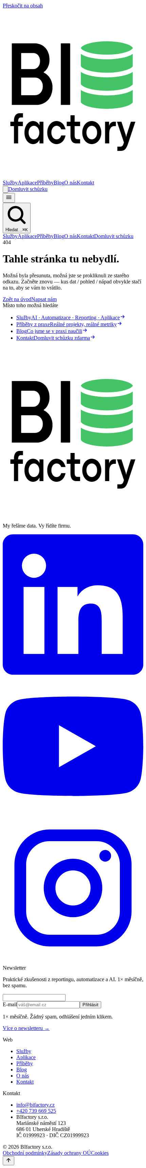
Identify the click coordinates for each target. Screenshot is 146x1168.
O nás (70, 182)
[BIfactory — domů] (73, 176)
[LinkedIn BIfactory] (73, 673)
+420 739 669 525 (36, 1111)
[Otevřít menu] (9, 198)
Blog (59, 182)
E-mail (10, 1004)
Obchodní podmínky (25, 1153)
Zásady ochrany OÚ (69, 1153)
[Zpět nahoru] (8, 1160)
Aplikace (27, 182)
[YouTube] (73, 814)
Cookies (100, 1153)
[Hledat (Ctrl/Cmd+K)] (5, 189)
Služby (10, 182)
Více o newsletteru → (26, 1028)
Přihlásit (90, 1004)
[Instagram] (73, 956)
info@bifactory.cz (35, 1105)
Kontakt (85, 182)
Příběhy (45, 182)
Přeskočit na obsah (23, 5)
